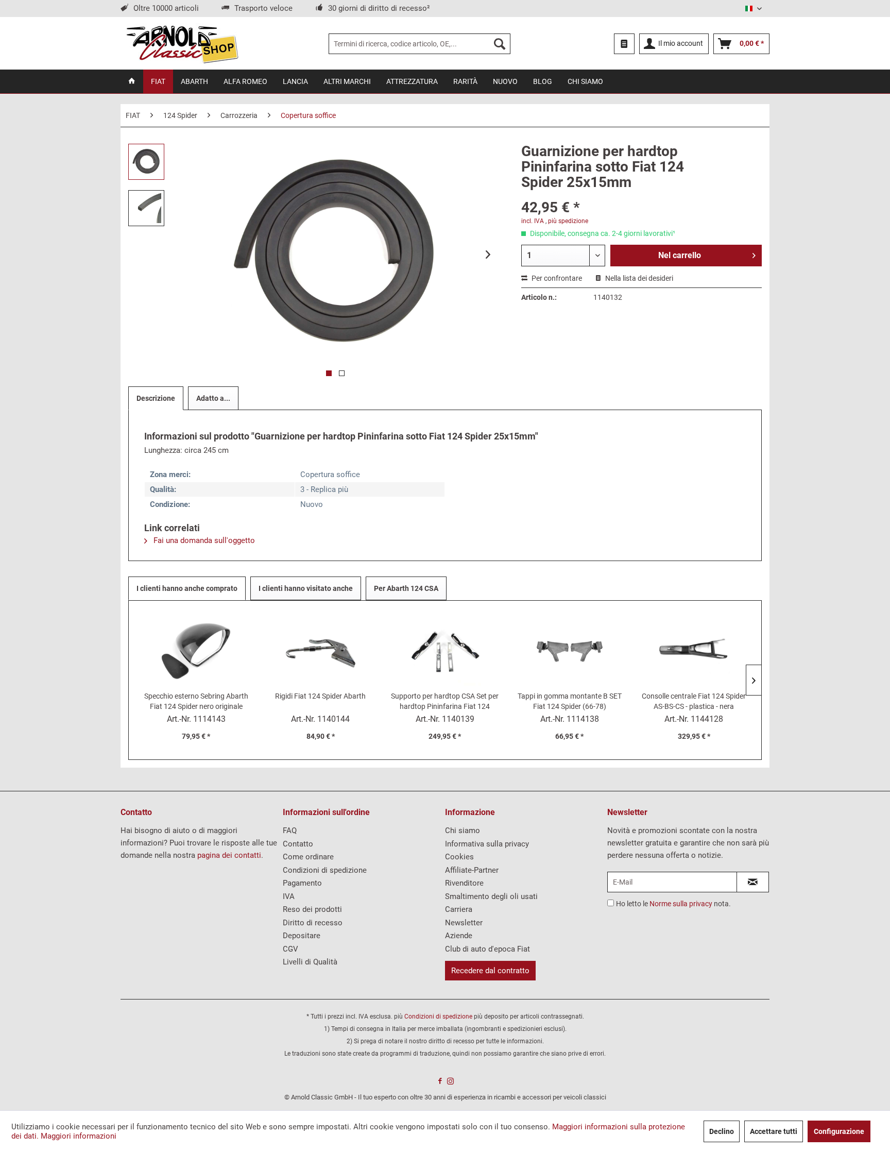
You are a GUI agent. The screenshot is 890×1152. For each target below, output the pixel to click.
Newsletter (464, 922)
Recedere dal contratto (490, 970)
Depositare (301, 935)
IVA (289, 896)
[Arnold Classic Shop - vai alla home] (182, 43)
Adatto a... (213, 398)
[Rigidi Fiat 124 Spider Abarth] (320, 650)
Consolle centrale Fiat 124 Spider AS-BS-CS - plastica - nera (694, 701)
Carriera (458, 909)
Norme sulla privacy (680, 904)
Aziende (458, 935)
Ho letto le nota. (673, 904)
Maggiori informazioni (78, 1136)
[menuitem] (419, 43)
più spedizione (568, 221)
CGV (290, 949)
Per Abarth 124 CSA (406, 588)
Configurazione (839, 1131)
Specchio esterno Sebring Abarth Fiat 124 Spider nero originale (196, 701)
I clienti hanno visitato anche (306, 588)
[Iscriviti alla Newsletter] (753, 882)
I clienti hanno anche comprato (186, 588)
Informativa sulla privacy (487, 844)
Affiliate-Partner (472, 870)
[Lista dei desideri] (624, 43)
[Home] (132, 81)
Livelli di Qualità (310, 962)
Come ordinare (308, 856)
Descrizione (155, 398)
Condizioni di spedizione (325, 870)
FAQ (290, 830)
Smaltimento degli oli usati (491, 896)
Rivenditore (464, 883)
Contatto (298, 844)
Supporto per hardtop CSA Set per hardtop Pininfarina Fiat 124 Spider (445, 701)
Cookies (459, 856)
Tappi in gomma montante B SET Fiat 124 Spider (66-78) (570, 701)
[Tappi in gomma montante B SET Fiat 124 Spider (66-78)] (569, 650)
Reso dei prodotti (312, 909)
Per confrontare (556, 278)
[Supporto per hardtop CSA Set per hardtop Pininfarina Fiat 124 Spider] (445, 650)
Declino (721, 1131)
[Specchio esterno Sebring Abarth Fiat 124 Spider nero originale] (196, 650)
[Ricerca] (499, 43)
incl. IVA (532, 221)
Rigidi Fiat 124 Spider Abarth (320, 696)
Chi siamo (462, 830)
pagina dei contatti (229, 855)
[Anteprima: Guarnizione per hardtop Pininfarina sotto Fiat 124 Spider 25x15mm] (146, 162)
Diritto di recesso (313, 922)
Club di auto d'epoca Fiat (487, 949)
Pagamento (302, 883)
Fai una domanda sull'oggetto (203, 540)
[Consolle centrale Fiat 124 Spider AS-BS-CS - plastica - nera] (693, 650)
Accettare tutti (773, 1131)
